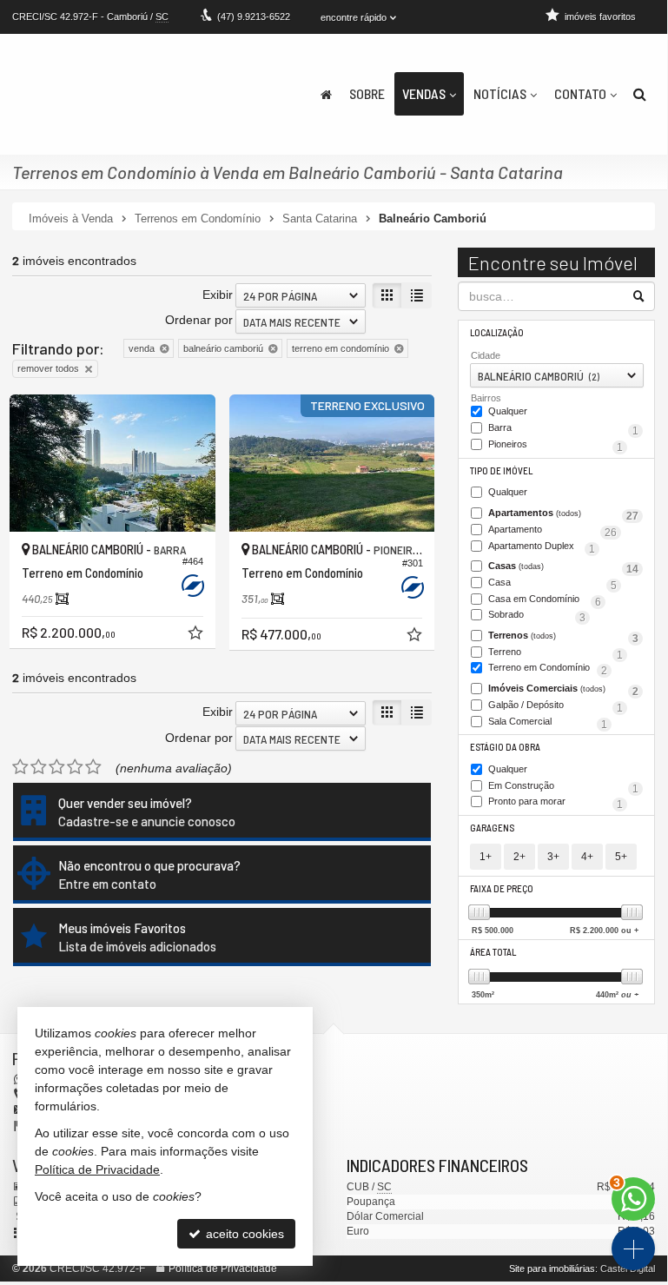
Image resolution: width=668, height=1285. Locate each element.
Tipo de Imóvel (501, 470)
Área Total (493, 951)
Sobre (367, 93)
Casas (563, 567)
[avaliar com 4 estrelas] (75, 767)
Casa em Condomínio (544, 600)
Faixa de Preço (501, 888)
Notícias (499, 93)
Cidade (485, 355)
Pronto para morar (555, 803)
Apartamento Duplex (541, 547)
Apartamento (552, 531)
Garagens (492, 827)
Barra (563, 429)
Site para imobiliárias (552, 1268)
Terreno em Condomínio (547, 669)
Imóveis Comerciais (563, 690)
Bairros (486, 398)
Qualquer (507, 411)
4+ (587, 857)
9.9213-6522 (253, 16)
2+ (519, 857)
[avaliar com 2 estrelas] (38, 767)
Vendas (424, 93)
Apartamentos (563, 514)
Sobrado (536, 616)
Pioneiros (555, 446)
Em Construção (563, 787)
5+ (621, 857)
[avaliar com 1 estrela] (20, 767)
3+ (553, 857)
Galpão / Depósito (555, 706)
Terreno (555, 653)
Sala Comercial (547, 723)
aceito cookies (243, 1234)
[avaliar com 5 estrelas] (93, 767)
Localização (497, 332)
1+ (486, 857)
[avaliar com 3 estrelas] (57, 767)
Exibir (217, 294)
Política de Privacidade (223, 1268)
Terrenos (563, 637)
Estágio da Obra (505, 746)
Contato (580, 93)
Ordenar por (199, 320)
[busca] (639, 94)
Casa (552, 584)
